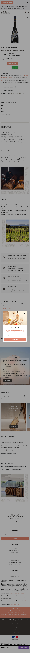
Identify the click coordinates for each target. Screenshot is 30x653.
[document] (15, 326)
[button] (25, 313)
